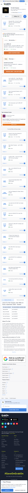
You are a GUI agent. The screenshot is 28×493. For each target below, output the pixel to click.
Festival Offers (17, 444)
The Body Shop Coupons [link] (6, 369)
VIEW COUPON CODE (14, 53)
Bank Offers (16, 443)
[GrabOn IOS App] (14, 419)
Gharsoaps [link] (11, 59)
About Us (3, 455)
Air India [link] (3, 386)
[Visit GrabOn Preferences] (14, 359)
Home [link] (3, 398)
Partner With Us (5, 464)
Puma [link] (3, 388)
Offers (16, 16)
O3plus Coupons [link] (5, 377)
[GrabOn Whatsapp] (3, 424)
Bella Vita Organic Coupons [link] (7, 373)
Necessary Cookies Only (20, 490)
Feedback (3, 467)
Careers (3, 462)
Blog (2, 443)
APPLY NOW (14, 124)
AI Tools (3, 439)
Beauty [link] (6, 398)
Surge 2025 (4, 441)
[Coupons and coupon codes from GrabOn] (7, 4)
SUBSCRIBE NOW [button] (14, 410)
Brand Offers (16, 441)
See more (4, 394)
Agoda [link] (3, 390)
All (6, 16)
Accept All (7, 490)
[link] (5, 424)
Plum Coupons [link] (5, 367)
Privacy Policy (4, 456)
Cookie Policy (12, 487)
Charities (3, 446)
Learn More (12, 433)
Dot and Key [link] (12, 40)
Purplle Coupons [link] (5, 375)
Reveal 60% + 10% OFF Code (14, 71)
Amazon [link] (3, 392)
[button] (24, 16)
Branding (3, 460)
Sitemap (3, 466)
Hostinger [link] (4, 382)
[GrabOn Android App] (5, 419)
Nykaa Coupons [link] (5, 371)
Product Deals (4, 444)
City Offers (16, 439)
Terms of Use (4, 458)
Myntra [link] (3, 384)
